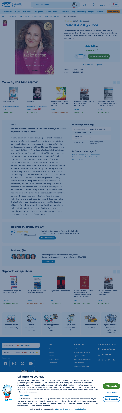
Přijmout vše (111, 386)
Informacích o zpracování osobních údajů (71, 409)
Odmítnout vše (111, 399)
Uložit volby (111, 392)
